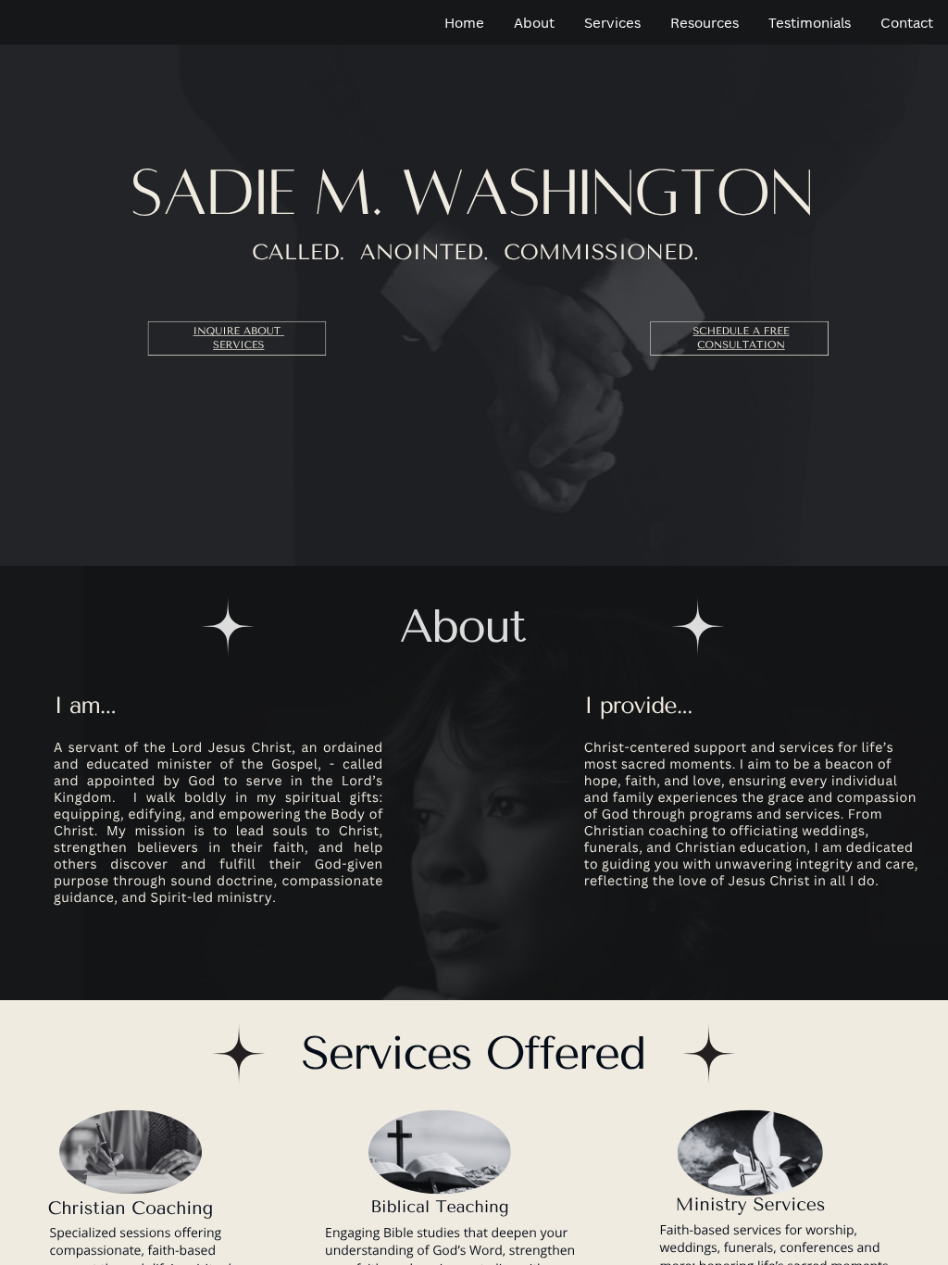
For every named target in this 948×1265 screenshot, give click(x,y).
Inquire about (237, 332)
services (238, 346)
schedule (720, 332)
